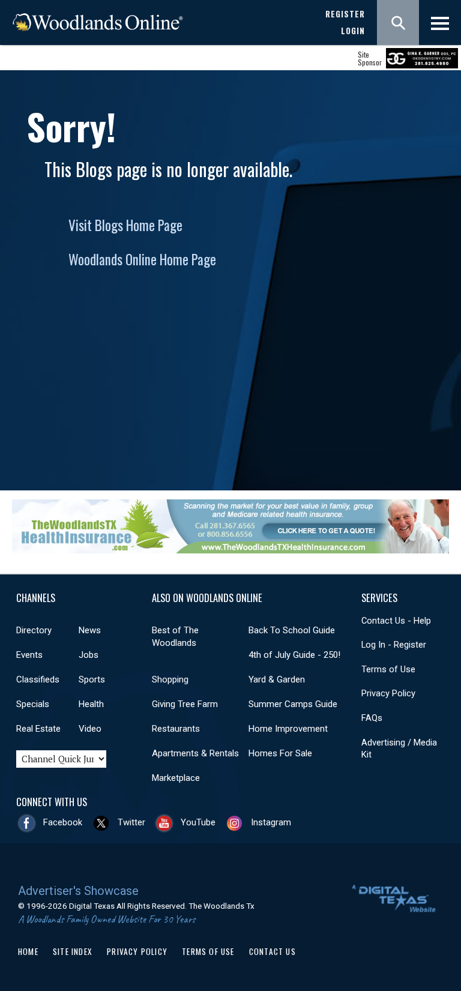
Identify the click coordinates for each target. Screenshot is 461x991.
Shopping (170, 679)
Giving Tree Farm (185, 704)
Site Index (72, 951)
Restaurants (176, 728)
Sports (92, 679)
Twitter (131, 822)
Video (90, 728)
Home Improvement (288, 728)
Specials (32, 704)
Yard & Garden (277, 679)
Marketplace (176, 778)
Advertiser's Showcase (78, 891)
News (90, 630)
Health (91, 704)
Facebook (62, 822)
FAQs (371, 717)
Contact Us (272, 951)
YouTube (198, 822)
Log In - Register (393, 644)
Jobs (88, 654)
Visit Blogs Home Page (125, 225)
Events (29, 654)
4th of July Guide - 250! (294, 654)
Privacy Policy (388, 693)
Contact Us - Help (396, 620)
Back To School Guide (292, 630)
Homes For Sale (280, 753)
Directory (34, 630)
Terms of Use (388, 669)
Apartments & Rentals (195, 753)
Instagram (271, 822)
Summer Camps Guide (293, 704)
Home (28, 951)
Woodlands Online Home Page (142, 259)
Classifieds (37, 679)
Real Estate (38, 728)
